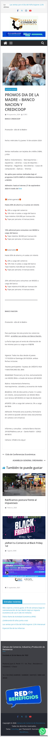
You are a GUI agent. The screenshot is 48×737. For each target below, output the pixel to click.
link (20, 188)
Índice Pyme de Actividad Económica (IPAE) (19, 616)
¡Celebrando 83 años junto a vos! (15, 620)
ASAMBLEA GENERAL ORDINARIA (28, 460)
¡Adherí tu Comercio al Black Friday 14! (24, 544)
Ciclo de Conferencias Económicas (20, 454)
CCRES (25, 115)
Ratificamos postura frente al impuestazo (21, 501)
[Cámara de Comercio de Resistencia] (5, 43)
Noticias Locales (11, 89)
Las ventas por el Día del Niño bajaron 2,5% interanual (24, 624)
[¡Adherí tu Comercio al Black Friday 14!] (24, 527)
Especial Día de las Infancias (14, 628)
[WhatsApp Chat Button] (42, 731)
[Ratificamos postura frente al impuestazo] (24, 484)
